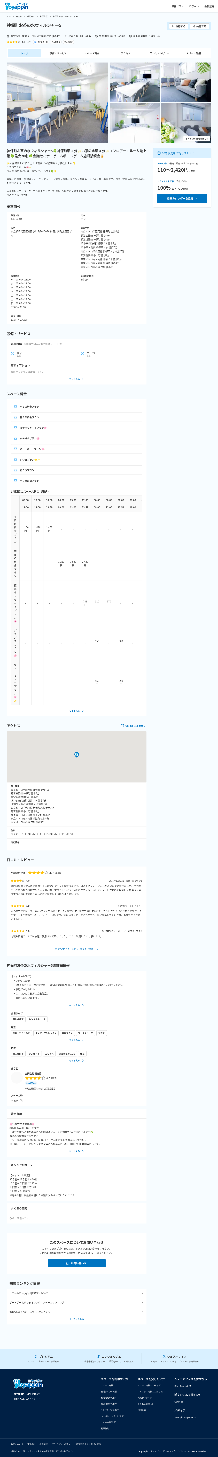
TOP (9, 16)
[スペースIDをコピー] (21, 1101)
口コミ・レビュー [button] (159, 53)
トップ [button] (24, 53)
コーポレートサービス (111, 1416)
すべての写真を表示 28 (196, 138)
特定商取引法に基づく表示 (88, 1444)
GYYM (177, 1401)
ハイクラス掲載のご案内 (149, 1391)
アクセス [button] (126, 53)
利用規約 (105, 1428)
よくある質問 (107, 1422)
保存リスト (178, 6)
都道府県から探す (109, 1403)
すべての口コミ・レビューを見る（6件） (74, 949)
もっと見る (74, 378)
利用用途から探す (109, 1397)
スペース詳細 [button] (193, 53)
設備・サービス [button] (58, 53)
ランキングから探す (110, 1409)
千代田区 (31, 16)
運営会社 (31, 1444)
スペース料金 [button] (92, 53)
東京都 (19, 16)
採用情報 (44, 1444)
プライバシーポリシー (62, 1444)
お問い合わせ (79, 1263)
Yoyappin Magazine (183, 1417)
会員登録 (209, 6)
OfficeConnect (181, 1386)
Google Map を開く (135, 725)
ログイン (194, 6)
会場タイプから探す (110, 1391)
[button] (57, 103)
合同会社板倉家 (33, 1073)
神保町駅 (44, 16)
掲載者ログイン (145, 1397)
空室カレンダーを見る (180, 198)
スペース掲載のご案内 (148, 1385)
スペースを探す (108, 1385)
